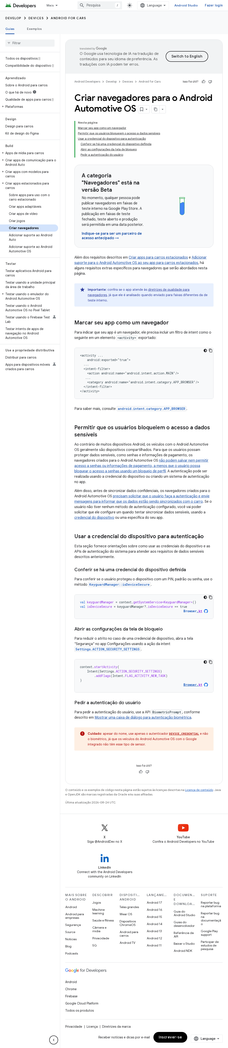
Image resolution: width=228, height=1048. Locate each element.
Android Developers (87, 81)
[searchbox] (30, 43)
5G (94, 945)
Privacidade (100, 938)
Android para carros (129, 934)
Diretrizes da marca (116, 1026)
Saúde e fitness (103, 920)
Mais (50, 5)
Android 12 (154, 938)
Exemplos (34, 29)
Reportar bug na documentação (211, 918)
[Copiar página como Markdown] (156, 109)
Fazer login (214, 5)
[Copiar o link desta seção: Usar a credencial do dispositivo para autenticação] (208, 537)
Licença (92, 1026)
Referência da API (184, 934)
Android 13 (154, 931)
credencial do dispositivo (94, 517)
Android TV (127, 943)
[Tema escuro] (205, 350)
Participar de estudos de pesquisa (210, 945)
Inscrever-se (170, 1037)
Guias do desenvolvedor (184, 924)
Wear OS (126, 914)
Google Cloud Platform (81, 1003)
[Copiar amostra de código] (210, 350)
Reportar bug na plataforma (211, 904)
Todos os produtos (79, 1011)
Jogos (96, 903)
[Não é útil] (210, 81)
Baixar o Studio (184, 944)
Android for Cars (68, 18)
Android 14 (154, 924)
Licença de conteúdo (199, 790)
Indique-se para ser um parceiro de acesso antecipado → (112, 235)
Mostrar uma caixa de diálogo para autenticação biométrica (143, 717)
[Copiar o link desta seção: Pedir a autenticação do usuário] (145, 703)
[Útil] (203, 81)
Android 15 (154, 917)
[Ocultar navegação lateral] (53, 1040)
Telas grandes (129, 907)
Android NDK (183, 951)
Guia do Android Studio (184, 913)
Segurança (73, 925)
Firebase (71, 996)
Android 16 (154, 910)
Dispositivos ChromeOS (128, 923)
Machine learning (98, 911)
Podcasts (71, 953)
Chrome (71, 989)
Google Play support (209, 933)
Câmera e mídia (99, 929)
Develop (13, 18)
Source (70, 932)
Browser (192, 611)
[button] (29, 106)
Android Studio (186, 5)
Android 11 (154, 945)
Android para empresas (74, 916)
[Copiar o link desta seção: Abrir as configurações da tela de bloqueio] (167, 629)
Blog (68, 946)
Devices (36, 18)
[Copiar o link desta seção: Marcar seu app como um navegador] (173, 323)
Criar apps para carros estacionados (158, 257)
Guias (9, 29)
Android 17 (154, 903)
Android (71, 907)
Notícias (71, 939)
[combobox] (99, 5)
